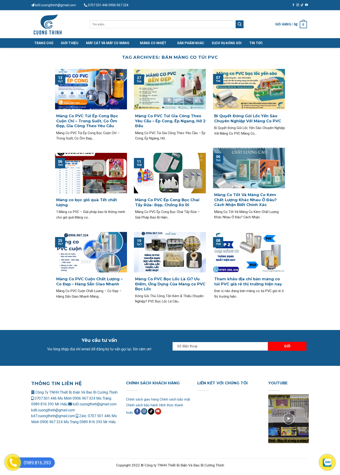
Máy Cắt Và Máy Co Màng (107, 43)
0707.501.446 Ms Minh (53, 398)
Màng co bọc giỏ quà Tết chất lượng (86, 202)
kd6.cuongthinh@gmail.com (53, 410)
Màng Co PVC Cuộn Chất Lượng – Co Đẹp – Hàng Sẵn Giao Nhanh (89, 281)
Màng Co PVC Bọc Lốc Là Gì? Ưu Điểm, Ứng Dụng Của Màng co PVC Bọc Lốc (170, 284)
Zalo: (83, 416)
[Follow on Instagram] (297, 5)
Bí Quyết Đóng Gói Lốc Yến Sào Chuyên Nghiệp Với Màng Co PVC (247, 118)
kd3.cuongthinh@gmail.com (55, 5)
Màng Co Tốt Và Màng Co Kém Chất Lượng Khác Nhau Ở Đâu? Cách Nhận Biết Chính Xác (245, 199)
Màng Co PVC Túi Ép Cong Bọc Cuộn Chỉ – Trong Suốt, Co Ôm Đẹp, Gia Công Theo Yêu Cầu (87, 121)
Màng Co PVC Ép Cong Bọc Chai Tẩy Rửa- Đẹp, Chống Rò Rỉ (167, 202)
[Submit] (240, 24)
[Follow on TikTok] (302, 5)
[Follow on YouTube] (306, 5)
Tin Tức (256, 43)
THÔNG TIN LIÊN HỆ (56, 383)
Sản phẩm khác (190, 43)
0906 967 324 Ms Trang (92, 398)
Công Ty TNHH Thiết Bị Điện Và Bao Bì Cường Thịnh (75, 392)
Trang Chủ (43, 43)
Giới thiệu (69, 43)
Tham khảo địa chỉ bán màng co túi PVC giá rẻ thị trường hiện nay (248, 281)
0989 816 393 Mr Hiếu (49, 404)
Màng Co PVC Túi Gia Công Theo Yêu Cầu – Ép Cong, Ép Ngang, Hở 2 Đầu (170, 121)
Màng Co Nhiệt (153, 43)
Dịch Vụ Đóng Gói (226, 43)
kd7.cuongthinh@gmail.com (53, 416)
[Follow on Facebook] (293, 5)
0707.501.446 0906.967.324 (108, 5)
